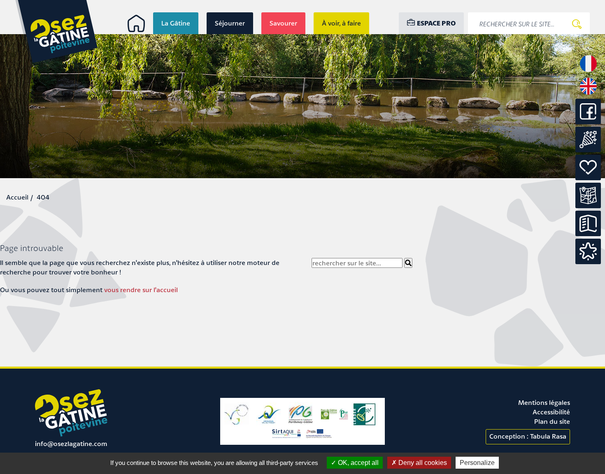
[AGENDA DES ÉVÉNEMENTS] (588, 139)
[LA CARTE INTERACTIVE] (588, 195)
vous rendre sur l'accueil (141, 290)
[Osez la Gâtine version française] (588, 71)
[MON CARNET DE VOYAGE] (588, 251)
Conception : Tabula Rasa (527, 436)
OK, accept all (357, 462)
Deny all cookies (422, 462)
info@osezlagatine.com (71, 443)
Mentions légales (544, 402)
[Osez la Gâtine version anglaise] (588, 94)
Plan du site (552, 421)
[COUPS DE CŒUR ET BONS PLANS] (588, 167)
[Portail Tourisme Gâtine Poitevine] (136, 23)
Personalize (477, 462)
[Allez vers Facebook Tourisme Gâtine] (588, 122)
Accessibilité (551, 412)
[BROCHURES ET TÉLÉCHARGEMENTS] (588, 223)
